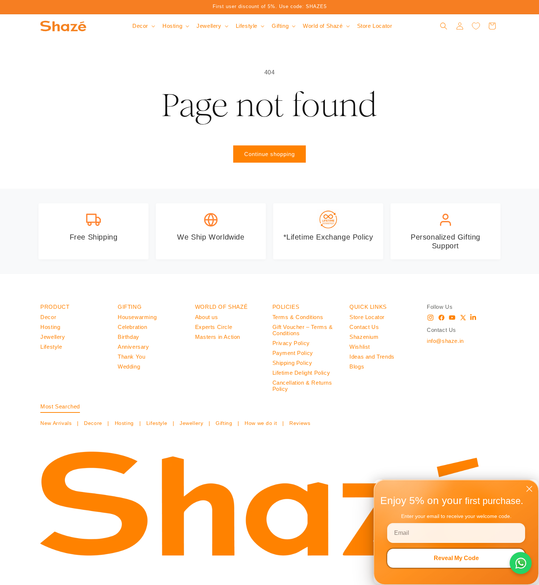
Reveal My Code (456, 558)
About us (206, 317)
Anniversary (133, 347)
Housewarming (137, 317)
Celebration (132, 327)
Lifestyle (51, 347)
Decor (48, 317)
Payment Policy (292, 353)
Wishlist (359, 347)
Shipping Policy (292, 363)
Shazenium (363, 337)
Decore (93, 423)
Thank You (131, 356)
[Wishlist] (476, 26)
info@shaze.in (445, 341)
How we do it (261, 423)
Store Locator (367, 317)
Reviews (299, 423)
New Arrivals (56, 423)
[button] (143, 26)
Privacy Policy (291, 343)
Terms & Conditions (297, 317)
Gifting (224, 423)
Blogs (356, 366)
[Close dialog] (529, 488)
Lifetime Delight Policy (301, 373)
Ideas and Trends (372, 356)
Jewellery (52, 337)
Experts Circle (213, 327)
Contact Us (364, 327)
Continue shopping (269, 154)
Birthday (128, 337)
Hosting (50, 327)
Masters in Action (217, 337)
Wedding (129, 366)
